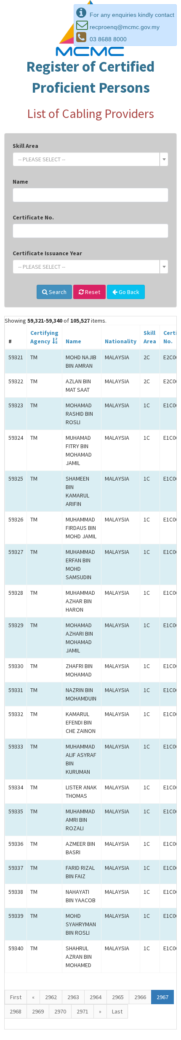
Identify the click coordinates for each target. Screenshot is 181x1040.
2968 (15, 1011)
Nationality (120, 341)
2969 (38, 1011)
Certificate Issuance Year (47, 253)
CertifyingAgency (44, 337)
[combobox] (90, 159)
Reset (92, 292)
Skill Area (25, 146)
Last (117, 1011)
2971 (82, 1011)
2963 (73, 997)
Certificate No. (33, 217)
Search (57, 292)
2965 (118, 997)
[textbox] (88, 159)
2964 (95, 997)
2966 (140, 997)
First (15, 997)
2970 (60, 1011)
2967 (162, 997)
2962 (51, 997)
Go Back (128, 292)
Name (20, 181)
